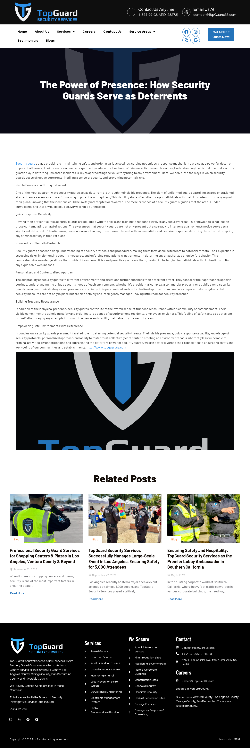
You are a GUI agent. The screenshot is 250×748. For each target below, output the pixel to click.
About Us (42, 31)
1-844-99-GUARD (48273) (158, 15)
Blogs (50, 40)
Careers (89, 31)
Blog (16, 539)
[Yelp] (186, 40)
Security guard (26, 163)
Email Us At (203, 9)
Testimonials (28, 40)
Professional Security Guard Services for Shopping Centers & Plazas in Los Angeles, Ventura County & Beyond (45, 556)
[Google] (196, 40)
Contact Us (112, 31)
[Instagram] (196, 32)
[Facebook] (186, 32)
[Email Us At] (186, 12)
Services (64, 31)
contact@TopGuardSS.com (214, 15)
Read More (17, 593)
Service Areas (140, 31)
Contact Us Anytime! (157, 9)
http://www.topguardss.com (106, 347)
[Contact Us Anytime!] (131, 12)
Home (22, 31)
